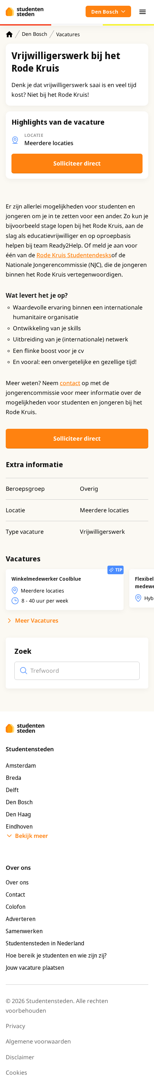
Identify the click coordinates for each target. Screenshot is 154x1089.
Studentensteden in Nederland (45, 943)
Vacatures (68, 34)
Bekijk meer (31, 836)
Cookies (16, 1072)
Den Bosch (34, 33)
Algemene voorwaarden (38, 1041)
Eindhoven (19, 826)
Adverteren (20, 919)
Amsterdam (21, 765)
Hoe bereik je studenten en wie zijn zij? (56, 955)
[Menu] (142, 11)
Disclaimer (20, 1057)
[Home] (9, 34)
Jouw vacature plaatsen (35, 968)
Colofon (15, 907)
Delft (12, 790)
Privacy (15, 1026)
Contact (15, 894)
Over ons (17, 882)
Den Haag (18, 814)
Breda (13, 778)
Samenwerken (24, 931)
